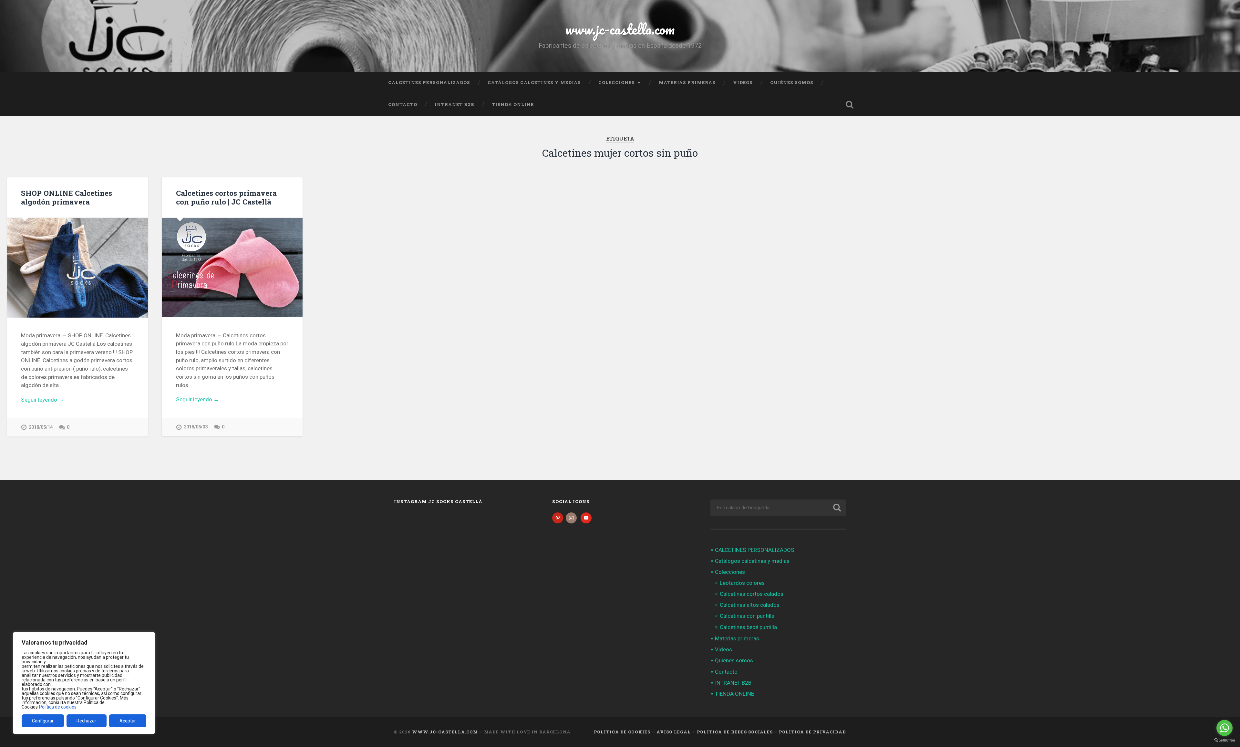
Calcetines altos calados (750, 605)
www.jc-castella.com (620, 28)
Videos (743, 82)
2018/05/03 (196, 427)
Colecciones (616, 82)
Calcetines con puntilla (747, 616)
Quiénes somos (791, 82)
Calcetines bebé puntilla (748, 627)
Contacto (402, 104)
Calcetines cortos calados (751, 594)
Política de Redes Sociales (735, 731)
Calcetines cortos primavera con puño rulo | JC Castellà (226, 197)
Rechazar (86, 720)
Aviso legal (673, 731)
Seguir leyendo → (42, 399)
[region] (84, 683)
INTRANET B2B (454, 104)
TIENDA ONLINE (513, 104)
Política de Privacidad (812, 731)
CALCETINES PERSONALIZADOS (429, 82)
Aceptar (127, 720)
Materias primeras (687, 82)
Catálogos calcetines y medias (534, 82)
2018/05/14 (41, 427)
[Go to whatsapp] (1224, 728)
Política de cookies (58, 707)
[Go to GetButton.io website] (1224, 740)
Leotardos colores (742, 583)
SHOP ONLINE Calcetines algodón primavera (66, 197)
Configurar (43, 720)
